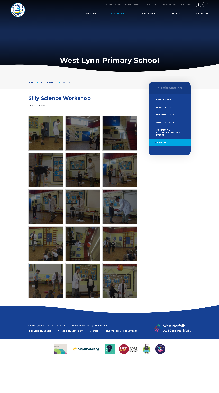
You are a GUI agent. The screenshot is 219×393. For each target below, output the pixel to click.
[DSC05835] (46, 207)
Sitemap (94, 330)
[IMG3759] (83, 281)
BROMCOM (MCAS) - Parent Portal (123, 5)
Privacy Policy (112, 330)
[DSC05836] (120, 170)
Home (31, 82)
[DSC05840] (83, 170)
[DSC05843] (46, 170)
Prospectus (151, 5)
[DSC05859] (83, 133)
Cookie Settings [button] (128, 330)
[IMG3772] (120, 281)
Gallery (67, 82)
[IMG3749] (46, 281)
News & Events (48, 82)
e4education (100, 325)
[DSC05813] (120, 207)
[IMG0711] (46, 133)
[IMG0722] (120, 244)
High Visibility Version (40, 330)
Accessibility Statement (70, 330)
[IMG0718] (83, 244)
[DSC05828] (83, 207)
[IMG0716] (46, 244)
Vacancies (186, 5)
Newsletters (169, 5)
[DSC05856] (120, 133)
